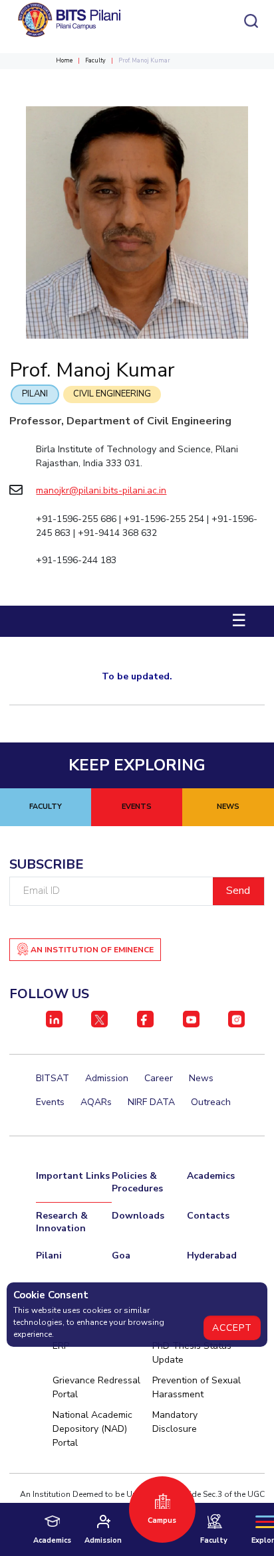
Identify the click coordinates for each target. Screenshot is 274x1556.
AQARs (96, 1102)
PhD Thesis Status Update (191, 1353)
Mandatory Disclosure (175, 1422)
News (201, 1078)
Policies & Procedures (137, 1182)
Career (158, 1078)
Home (64, 60)
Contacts (208, 1215)
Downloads (138, 1215)
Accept (232, 1328)
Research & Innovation (62, 1222)
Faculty (95, 60)
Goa (121, 1255)
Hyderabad (212, 1255)
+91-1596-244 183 (76, 560)
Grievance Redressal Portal (96, 1387)
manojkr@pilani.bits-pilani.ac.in (101, 490)
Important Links (73, 1175)
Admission (106, 1078)
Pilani (35, 394)
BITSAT (52, 1078)
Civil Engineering (112, 394)
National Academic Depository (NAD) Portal (92, 1429)
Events (50, 1102)
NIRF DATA (151, 1102)
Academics (211, 1175)
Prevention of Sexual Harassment (196, 1387)
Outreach (211, 1102)
